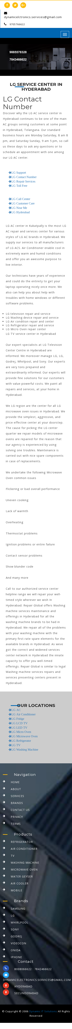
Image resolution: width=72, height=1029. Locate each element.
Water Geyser (22, 876)
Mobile (16, 890)
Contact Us (20, 810)
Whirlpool (19, 922)
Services (17, 796)
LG (13, 915)
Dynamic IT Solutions (43, 1011)
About (16, 789)
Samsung (18, 908)
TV (12, 855)
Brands (17, 803)
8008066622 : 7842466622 (33, 969)
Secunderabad (26, 993)
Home (15, 782)
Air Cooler (19, 883)
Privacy (17, 817)
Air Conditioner (24, 849)
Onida (16, 950)
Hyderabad (23, 986)
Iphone (16, 957)
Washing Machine (25, 862)
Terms (16, 824)
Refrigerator (22, 842)
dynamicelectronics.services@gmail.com (37, 980)
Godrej (16, 936)
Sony (15, 929)
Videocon (18, 943)
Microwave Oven (24, 869)
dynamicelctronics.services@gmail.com (33, 17)
